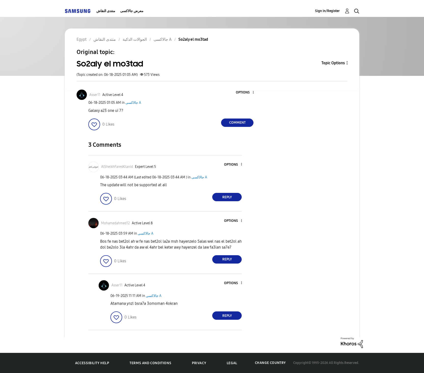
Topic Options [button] (333, 63)
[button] (245, 92)
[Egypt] (77, 11)
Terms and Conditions (150, 363)
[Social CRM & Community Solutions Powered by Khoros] (352, 342)
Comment (237, 122)
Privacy (199, 363)
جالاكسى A (133, 103)
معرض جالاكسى (132, 11)
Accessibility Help (92, 363)
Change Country (270, 363)
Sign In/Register (327, 11)
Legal (232, 363)
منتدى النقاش (105, 11)
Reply (227, 197)
